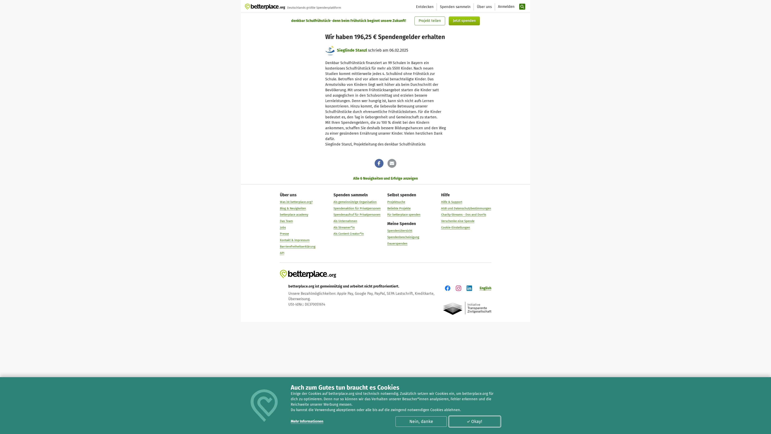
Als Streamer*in (344, 227)
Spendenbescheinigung (403, 237)
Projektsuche (396, 202)
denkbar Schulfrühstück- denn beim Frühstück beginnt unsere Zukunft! (348, 20)
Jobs (283, 227)
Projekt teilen (430, 20)
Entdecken (425, 7)
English (485, 288)
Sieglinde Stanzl (352, 50)
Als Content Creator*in (348, 233)
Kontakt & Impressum (295, 240)
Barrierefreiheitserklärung (297, 246)
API (282, 253)
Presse (284, 233)
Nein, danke (421, 421)
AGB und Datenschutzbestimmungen (466, 208)
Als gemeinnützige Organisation (355, 202)
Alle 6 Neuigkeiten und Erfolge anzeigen (385, 178)
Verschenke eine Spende (457, 221)
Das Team (286, 221)
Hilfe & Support (451, 202)
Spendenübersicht (399, 230)
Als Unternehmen (345, 221)
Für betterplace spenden (403, 214)
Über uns (484, 7)
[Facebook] (379, 163)
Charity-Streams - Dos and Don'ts (463, 214)
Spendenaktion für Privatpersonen (357, 208)
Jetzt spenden (464, 20)
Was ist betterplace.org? (296, 202)
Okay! (476, 421)
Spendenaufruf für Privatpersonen (356, 214)
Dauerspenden (397, 243)
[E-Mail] (392, 163)
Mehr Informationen (307, 421)
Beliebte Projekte (399, 208)
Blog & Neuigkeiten (293, 208)
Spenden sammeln (455, 7)
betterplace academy (294, 214)
